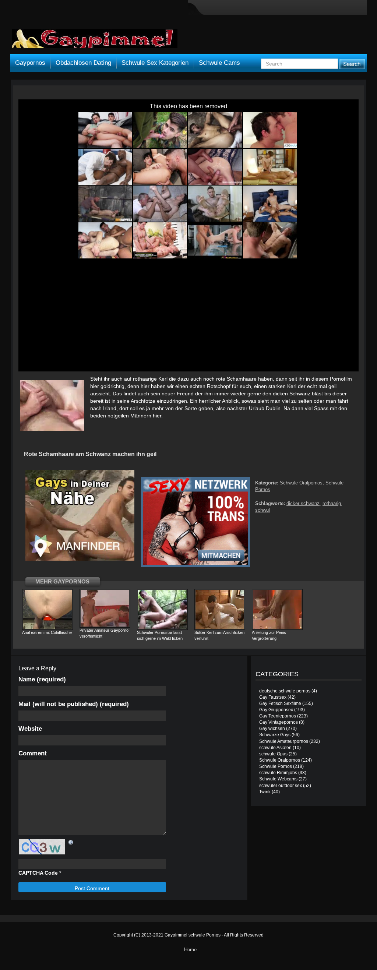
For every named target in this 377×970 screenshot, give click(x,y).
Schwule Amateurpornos (283, 741)
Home (190, 949)
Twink (265, 791)
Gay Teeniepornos (277, 716)
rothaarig (332, 503)
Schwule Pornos (275, 766)
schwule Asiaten (275, 747)
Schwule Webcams (278, 779)
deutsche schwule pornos (284, 691)
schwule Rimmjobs (278, 772)
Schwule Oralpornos (301, 483)
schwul (262, 510)
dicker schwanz (303, 503)
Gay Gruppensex (276, 709)
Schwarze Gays (274, 734)
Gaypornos (30, 62)
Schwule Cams (219, 62)
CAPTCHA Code (38, 873)
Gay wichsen (272, 728)
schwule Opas (273, 753)
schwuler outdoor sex (280, 785)
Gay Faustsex (272, 697)
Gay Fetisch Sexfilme (280, 703)
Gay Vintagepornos (278, 722)
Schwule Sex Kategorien (154, 62)
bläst (317, 393)
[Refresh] (71, 842)
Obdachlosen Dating (83, 62)
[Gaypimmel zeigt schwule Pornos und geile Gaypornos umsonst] (94, 41)
